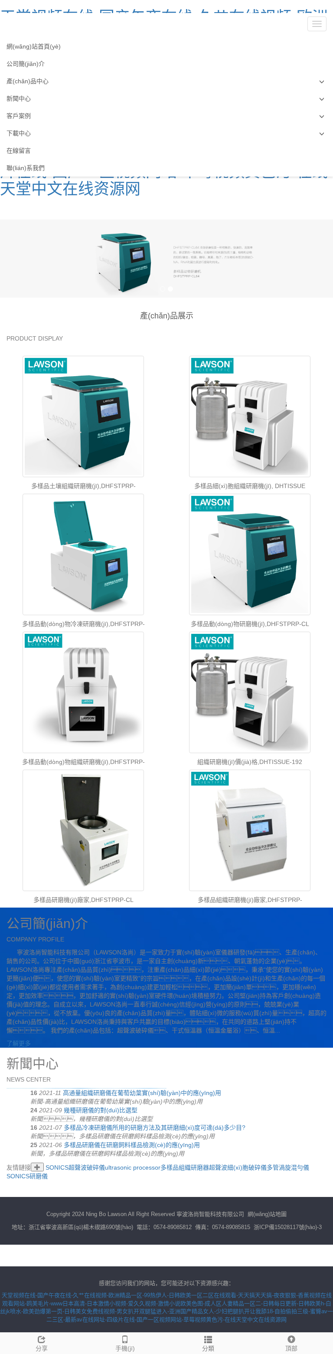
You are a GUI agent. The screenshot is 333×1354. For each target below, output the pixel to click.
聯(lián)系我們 (26, 167)
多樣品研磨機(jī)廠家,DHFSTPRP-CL (83, 899)
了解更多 (19, 1043)
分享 (42, 1348)
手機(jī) (125, 1348)
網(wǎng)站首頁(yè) (34, 46)
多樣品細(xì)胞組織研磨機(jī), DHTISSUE (249, 485)
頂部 (291, 1348)
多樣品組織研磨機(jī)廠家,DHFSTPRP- (250, 899)
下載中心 (19, 133)
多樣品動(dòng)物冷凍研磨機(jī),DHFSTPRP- (83, 623)
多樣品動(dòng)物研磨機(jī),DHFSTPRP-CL (250, 623)
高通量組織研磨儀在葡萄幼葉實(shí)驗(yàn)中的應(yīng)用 (142, 1092)
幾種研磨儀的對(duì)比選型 (100, 1110)
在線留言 (19, 150)
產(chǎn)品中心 (28, 81)
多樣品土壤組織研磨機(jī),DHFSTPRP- (83, 485)
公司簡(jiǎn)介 (26, 63)
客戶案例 (19, 115)
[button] (321, 81)
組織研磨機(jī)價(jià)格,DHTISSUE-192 (249, 761)
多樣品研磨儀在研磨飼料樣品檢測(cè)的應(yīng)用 (132, 1144)
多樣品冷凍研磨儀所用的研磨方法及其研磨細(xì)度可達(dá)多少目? (154, 1127)
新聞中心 (19, 98)
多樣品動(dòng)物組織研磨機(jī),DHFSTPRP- (83, 761)
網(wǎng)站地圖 (267, 1214)
